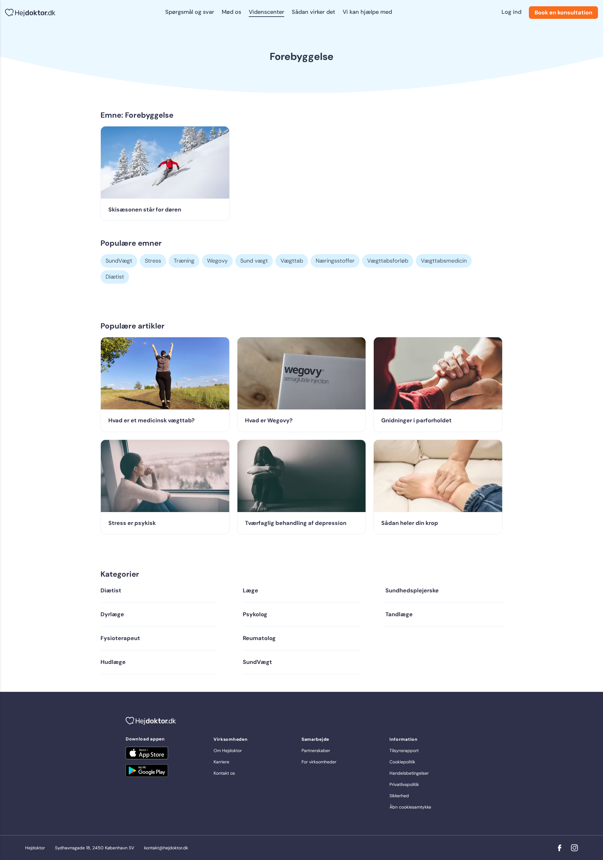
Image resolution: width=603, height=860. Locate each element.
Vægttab (291, 260)
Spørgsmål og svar (189, 12)
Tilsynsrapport (404, 750)
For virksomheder (319, 762)
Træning (184, 260)
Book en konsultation (563, 12)
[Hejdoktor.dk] (30, 13)
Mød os (231, 12)
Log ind (511, 12)
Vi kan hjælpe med (367, 12)
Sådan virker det (313, 12)
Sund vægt (254, 260)
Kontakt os (224, 773)
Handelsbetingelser (409, 773)
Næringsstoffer (335, 260)
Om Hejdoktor (228, 750)
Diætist (115, 276)
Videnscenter (266, 12)
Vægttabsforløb (387, 260)
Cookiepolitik (402, 762)
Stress (153, 260)
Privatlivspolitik (404, 784)
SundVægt (119, 260)
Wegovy (217, 260)
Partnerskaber (316, 750)
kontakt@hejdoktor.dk (166, 848)
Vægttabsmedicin (444, 260)
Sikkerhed (399, 796)
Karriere (221, 762)
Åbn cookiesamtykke (410, 807)
